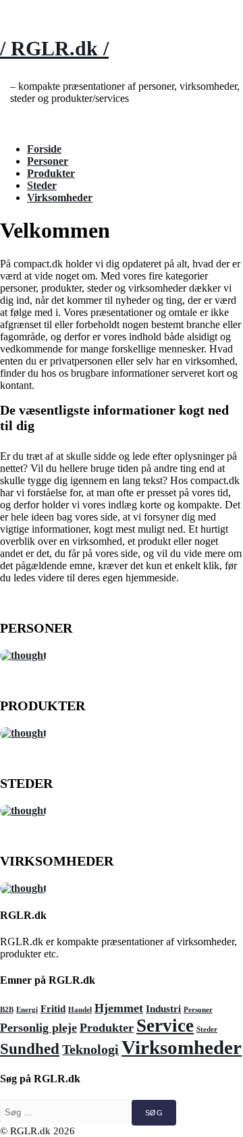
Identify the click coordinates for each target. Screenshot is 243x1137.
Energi (27, 1009)
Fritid (52, 1008)
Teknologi (90, 1049)
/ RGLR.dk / (54, 48)
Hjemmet (118, 1008)
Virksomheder (59, 197)
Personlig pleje (38, 1027)
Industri (163, 1008)
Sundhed (29, 1048)
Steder (42, 185)
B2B (7, 1009)
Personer (47, 161)
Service (165, 1025)
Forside (44, 149)
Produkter (51, 173)
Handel (80, 1009)
